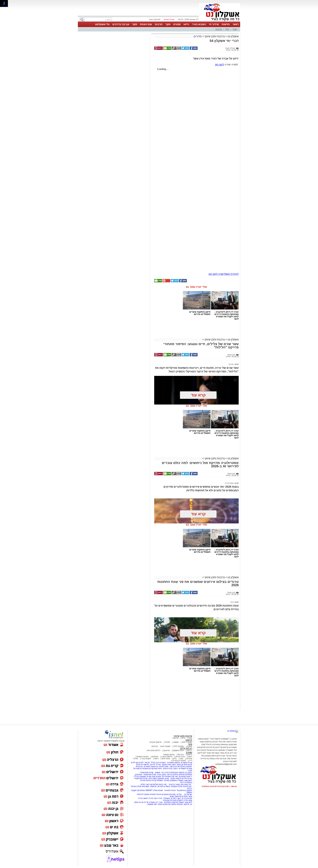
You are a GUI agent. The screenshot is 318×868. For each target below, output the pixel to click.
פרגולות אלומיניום (175, 804)
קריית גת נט (143, 802)
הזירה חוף (158, 798)
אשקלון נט (233, 36)
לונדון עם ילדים (137, 762)
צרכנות (218, 29)
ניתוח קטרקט (156, 768)
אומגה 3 (145, 794)
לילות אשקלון (178, 750)
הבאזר (147, 762)
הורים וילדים (187, 778)
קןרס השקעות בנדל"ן (142, 776)
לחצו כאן (219, 64)
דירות (182, 782)
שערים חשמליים (185, 768)
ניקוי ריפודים (176, 798)
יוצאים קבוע (156, 776)
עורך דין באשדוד (155, 802)
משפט (176, 742)
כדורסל (181, 754)
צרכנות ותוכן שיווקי (214, 36)
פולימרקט (154, 784)
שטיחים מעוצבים (168, 794)
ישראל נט (188, 794)
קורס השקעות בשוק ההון (159, 778)
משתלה (166, 798)
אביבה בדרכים (120, 24)
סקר (167, 24)
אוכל (235, 29)
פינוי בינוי (165, 772)
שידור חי (214, 24)
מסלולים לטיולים (185, 774)
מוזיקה (231, 364)
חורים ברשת (174, 766)
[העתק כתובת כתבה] (176, 49)
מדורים (198, 36)
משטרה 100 (187, 742)
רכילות (189, 750)
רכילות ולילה (186, 748)
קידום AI (139, 766)
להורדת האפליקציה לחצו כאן (224, 274)
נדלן (227, 29)
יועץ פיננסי (187, 786)
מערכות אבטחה (169, 800)
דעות (190, 756)
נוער (181, 758)
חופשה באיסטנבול (184, 790)
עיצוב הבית (173, 768)
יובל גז (179, 794)
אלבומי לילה (179, 746)
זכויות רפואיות (170, 790)
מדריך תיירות (155, 764)
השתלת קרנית (157, 780)
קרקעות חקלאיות (170, 802)
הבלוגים (155, 756)
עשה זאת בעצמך (169, 764)
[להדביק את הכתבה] (166, 282)
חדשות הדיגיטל (142, 764)
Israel (160, 790)
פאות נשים (174, 796)
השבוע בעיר (199, 24)
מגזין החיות (163, 766)
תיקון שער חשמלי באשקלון (181, 780)
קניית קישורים (186, 762)
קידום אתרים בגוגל (184, 764)
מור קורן (174, 776)
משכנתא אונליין (142, 786)
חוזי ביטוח (163, 784)
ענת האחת (146, 24)
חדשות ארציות (156, 742)
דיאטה (189, 776)
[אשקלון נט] (232, 731)
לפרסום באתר (154, 19)
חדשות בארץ (166, 756)
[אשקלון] (219, 21)
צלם (232, 602)
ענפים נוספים (169, 754)
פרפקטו (153, 786)
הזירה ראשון (148, 798)
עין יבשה (187, 784)
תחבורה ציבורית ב (178, 760)
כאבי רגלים (145, 784)
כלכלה (167, 742)
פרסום (186, 804)
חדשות (226, 24)
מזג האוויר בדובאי (176, 784)
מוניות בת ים (186, 798)
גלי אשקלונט (102, 24)
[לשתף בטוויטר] (185, 49)
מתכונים (138, 774)
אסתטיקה (141, 790)
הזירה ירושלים (182, 800)
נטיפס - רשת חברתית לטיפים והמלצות (219, 786)
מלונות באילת (186, 766)
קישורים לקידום (164, 786)
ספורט (177, 24)
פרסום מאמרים (173, 762)
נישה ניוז (188, 772)
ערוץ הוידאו (180, 756)
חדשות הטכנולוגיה (177, 772)
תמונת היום (165, 746)
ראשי (236, 24)
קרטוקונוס (146, 768)
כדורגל (189, 754)
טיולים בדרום (172, 774)
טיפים (165, 768)
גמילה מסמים (176, 786)
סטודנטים (183, 796)
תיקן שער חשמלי (185, 802)
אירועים (155, 746)
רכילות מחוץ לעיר (153, 750)
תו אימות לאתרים (150, 766)
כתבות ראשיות (143, 756)
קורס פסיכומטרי (149, 774)
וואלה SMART (151, 790)
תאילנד (167, 780)
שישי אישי (166, 758)
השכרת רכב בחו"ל (158, 762)
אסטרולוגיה (229, 483)
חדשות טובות (176, 778)
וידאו (186, 24)
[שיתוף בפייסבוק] (193, 49)
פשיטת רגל (166, 776)
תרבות (158, 24)
